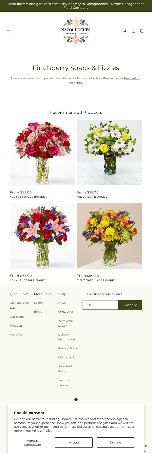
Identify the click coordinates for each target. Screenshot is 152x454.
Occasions (17, 316)
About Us (16, 334)
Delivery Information (66, 337)
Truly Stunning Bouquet (28, 280)
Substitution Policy (66, 369)
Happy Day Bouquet (92, 196)
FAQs (62, 302)
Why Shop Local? (65, 323)
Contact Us (66, 311)
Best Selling (132, 78)
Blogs (38, 311)
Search (39, 302)
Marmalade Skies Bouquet (96, 280)
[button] (8, 30)
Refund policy (67, 357)
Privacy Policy (42, 430)
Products (16, 325)
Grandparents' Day (19, 305)
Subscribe (130, 305)
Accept (74, 442)
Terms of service (64, 382)
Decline (115, 442)
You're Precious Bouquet (28, 196)
